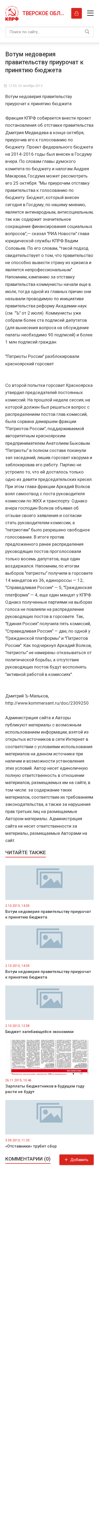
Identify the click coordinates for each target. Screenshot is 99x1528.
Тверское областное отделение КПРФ (44, 13)
